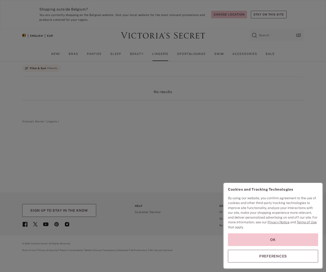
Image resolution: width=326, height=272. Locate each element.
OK (273, 240)
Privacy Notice (278, 222)
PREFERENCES (273, 256)
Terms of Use (307, 222)
